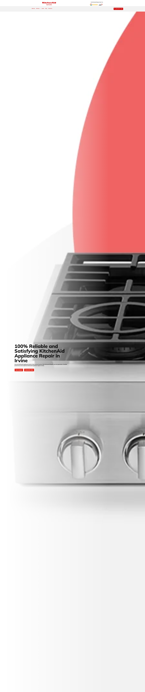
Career (43, 8)
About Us (33, 8)
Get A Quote (19, 370)
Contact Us (50, 8)
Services (37, 8)
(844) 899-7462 (119, 8)
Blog (46, 8)
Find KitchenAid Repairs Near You (97, 2)
